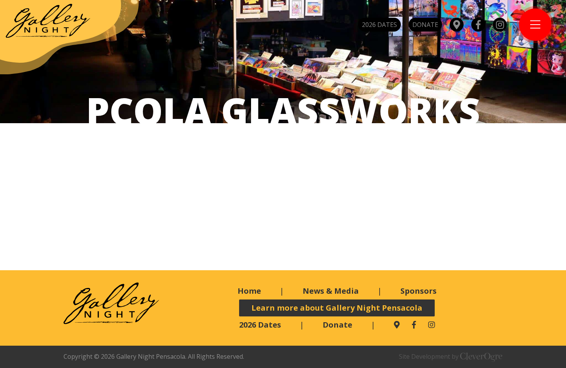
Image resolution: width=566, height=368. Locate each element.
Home (249, 291)
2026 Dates (379, 24)
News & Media (331, 291)
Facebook (478, 25)
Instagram (500, 25)
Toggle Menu (535, 24)
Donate (425, 24)
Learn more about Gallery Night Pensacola (336, 308)
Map (457, 25)
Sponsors (418, 291)
